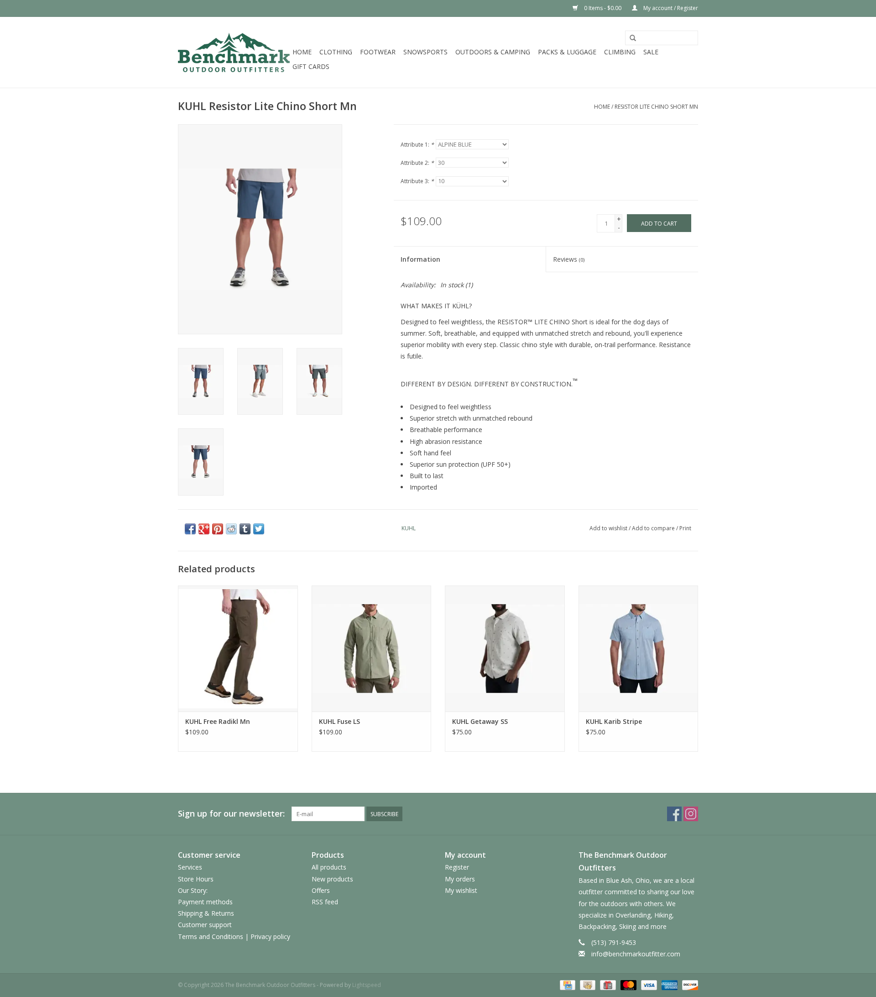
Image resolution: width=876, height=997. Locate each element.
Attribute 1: (417, 144)
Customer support (205, 924)
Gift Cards (310, 66)
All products (329, 867)
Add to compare (654, 528)
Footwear (378, 51)
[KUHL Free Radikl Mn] (238, 648)
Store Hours (196, 879)
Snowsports (425, 51)
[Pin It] (217, 528)
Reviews (568, 259)
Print (685, 528)
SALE (650, 51)
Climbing (620, 51)
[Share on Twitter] (258, 528)
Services (190, 867)
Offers (321, 890)
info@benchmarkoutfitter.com (635, 954)
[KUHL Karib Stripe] (639, 648)
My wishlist (461, 890)
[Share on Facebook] (190, 528)
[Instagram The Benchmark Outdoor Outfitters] (690, 814)
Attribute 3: (417, 181)
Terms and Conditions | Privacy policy (234, 936)
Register (457, 867)
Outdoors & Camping (492, 51)
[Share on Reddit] (231, 528)
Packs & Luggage (567, 51)
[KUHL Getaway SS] (505, 648)
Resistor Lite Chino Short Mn (656, 107)
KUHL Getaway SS (480, 721)
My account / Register (670, 8)
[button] (546, 389)
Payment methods (205, 901)
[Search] (633, 38)
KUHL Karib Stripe (614, 721)
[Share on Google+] (203, 528)
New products (332, 879)
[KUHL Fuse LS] (372, 648)
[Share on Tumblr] (245, 528)
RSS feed (325, 901)
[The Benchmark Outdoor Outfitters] (234, 52)
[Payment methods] (567, 985)
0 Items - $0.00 (603, 8)
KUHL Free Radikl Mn (217, 721)
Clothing (335, 51)
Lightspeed (366, 985)
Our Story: (193, 890)
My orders (460, 879)
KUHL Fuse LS (339, 721)
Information (420, 259)
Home (302, 51)
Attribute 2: (417, 163)
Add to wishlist (608, 528)
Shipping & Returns (206, 913)
